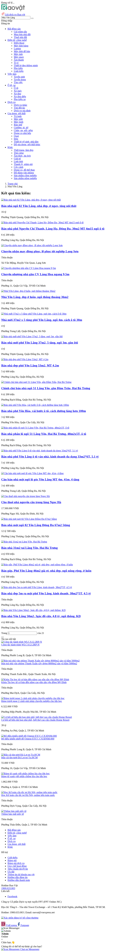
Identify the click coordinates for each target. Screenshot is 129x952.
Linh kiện (18, 71)
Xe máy (18, 91)
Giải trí (17, 158)
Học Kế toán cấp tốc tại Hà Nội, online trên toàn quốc (28, 795)
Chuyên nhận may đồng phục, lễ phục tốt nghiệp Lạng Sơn (40, 251)
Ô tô (16, 88)
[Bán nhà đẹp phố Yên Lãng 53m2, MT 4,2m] (24, 359)
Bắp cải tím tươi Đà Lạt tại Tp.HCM (19, 757)
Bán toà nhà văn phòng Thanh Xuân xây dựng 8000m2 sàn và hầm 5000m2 (39, 663)
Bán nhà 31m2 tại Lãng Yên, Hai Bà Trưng (29, 547)
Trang (4, 633)
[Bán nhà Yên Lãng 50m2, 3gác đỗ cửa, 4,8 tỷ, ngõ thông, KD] (33, 610)
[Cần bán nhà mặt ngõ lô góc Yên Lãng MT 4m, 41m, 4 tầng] (32, 473)
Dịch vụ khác (20, 105)
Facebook (12, 896)
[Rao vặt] (13, 10)
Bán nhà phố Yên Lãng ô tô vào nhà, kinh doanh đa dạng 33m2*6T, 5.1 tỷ (50, 456)
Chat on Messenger (29, 949)
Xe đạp (17, 93)
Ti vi (16, 62)
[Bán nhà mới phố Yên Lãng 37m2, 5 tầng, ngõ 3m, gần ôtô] (32, 336)
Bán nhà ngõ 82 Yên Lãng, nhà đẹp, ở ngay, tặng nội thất (38, 206)
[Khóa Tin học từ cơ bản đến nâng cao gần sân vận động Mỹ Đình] (35, 679)
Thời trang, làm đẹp (23, 150)
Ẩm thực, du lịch (22, 155)
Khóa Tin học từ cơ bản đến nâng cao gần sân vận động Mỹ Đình (34, 682)
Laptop (17, 48)
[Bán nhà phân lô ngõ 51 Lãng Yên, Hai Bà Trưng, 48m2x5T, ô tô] (35, 427)
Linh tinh (18, 161)
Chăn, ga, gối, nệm (23, 130)
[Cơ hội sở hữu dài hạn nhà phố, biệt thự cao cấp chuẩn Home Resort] (36, 717)
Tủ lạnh (18, 116)
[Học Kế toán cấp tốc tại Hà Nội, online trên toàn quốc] (29, 792)
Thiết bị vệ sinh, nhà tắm (26, 141)
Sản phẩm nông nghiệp (25, 178)
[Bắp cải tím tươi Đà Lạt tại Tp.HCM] (20, 754)
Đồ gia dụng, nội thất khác (27, 144)
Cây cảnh (18, 167)
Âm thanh (19, 59)
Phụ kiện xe (20, 99)
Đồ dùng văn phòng (24, 172)
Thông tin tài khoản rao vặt (21, 874)
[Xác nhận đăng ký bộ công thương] (19, 917)
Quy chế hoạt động (17, 866)
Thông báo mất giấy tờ (12, 814)
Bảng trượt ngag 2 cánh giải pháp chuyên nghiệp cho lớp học (31, 701)
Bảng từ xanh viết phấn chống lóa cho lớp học (24, 776)
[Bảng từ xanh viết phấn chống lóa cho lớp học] (25, 773)
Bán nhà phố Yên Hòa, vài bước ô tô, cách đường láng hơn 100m (43, 411)
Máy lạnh (18, 122)
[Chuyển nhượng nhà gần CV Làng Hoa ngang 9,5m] (28, 268)
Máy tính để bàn (22, 51)
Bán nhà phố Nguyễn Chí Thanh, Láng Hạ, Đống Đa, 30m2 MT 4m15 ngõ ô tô (52, 228)
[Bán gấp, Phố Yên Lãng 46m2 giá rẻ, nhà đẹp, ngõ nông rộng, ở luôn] (37, 564)
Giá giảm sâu (20, 31)
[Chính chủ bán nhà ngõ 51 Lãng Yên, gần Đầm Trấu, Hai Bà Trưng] (36, 382)
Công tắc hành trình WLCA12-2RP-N (20, 644)
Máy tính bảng (21, 45)
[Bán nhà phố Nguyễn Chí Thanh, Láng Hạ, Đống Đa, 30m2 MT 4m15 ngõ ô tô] (42, 222)
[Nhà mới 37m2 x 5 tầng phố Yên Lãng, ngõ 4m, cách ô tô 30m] (33, 313)
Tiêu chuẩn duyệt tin (18, 869)
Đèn (16, 138)
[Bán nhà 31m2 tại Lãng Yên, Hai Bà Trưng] (24, 541)
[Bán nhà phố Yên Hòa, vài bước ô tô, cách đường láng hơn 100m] (35, 405)
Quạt (16, 136)
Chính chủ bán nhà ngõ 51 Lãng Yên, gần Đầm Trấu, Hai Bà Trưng (45, 388)
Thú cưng (19, 153)
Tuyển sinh (19, 76)
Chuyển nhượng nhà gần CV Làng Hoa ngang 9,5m (35, 274)
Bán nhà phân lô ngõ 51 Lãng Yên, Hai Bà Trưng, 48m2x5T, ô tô (43, 433)
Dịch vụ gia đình (22, 110)
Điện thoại (19, 43)
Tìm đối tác (19, 107)
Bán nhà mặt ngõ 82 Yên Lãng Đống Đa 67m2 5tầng (35, 525)
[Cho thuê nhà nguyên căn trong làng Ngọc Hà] (25, 496)
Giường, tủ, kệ (21, 127)
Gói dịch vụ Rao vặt (15, 14)
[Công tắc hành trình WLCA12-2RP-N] (21, 642)
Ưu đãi (11, 871)
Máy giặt (18, 119)
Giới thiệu (12, 857)
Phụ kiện (18, 68)
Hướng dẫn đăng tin (18, 877)
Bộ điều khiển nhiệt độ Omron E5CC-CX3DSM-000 (27, 738)
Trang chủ (13, 183)
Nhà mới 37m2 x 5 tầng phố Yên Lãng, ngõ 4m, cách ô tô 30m (41, 320)
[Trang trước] (2, 637)
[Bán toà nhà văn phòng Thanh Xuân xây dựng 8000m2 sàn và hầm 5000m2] (40, 660)
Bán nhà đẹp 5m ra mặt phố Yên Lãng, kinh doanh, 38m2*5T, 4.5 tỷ (46, 593)
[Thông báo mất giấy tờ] (13, 811)
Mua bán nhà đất (22, 34)
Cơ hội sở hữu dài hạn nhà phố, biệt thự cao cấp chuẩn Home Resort (35, 720)
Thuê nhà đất (20, 37)
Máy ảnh (18, 54)
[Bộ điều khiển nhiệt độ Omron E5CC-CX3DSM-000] (29, 736)
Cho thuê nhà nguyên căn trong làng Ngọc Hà (31, 502)
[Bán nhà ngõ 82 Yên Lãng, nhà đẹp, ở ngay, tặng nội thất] (31, 199)
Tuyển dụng (20, 79)
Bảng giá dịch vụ (16, 863)
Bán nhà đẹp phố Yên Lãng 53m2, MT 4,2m (30, 365)
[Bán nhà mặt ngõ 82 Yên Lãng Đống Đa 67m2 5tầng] (29, 519)
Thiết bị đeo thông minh (26, 65)
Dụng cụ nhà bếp (22, 133)
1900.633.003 (8, 888)
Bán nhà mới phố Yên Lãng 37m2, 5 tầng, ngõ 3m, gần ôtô (39, 342)
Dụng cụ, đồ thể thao (24, 170)
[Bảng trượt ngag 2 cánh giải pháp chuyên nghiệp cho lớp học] (32, 698)
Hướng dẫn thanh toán (19, 880)
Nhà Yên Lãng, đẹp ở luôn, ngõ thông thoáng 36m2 (34, 297)
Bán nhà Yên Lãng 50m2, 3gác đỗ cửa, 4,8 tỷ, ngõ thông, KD (41, 616)
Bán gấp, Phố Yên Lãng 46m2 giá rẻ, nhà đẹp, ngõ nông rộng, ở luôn (46, 570)
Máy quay (19, 57)
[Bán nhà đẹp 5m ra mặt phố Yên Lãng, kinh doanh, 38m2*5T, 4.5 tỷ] (36, 587)
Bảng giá (12, 860)
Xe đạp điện (20, 96)
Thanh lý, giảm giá (23, 164)
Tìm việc (18, 82)
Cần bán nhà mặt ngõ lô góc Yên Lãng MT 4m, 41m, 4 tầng (40, 479)
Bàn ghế (18, 124)
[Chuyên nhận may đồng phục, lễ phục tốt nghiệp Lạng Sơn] (32, 245)
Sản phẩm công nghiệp (25, 175)
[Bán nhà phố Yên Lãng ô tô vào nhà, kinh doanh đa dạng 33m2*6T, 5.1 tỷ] (39, 450)
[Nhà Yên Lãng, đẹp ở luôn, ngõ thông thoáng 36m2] (28, 291)
